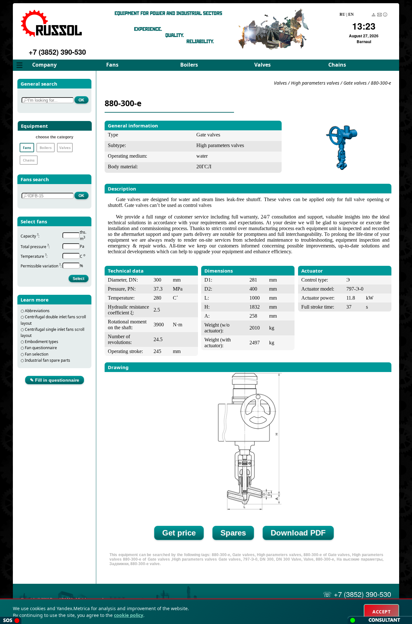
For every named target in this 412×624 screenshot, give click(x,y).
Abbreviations (37, 310)
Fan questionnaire (41, 347)
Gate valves (355, 83)
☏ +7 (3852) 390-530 (357, 594)
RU (342, 14)
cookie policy (128, 615)
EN (351, 14)
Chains (337, 64)
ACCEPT (381, 612)
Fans (112, 64)
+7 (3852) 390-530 (57, 52)
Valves (262, 64)
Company (44, 64)
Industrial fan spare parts (47, 360)
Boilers (189, 64)
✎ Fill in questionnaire (54, 380)
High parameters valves (316, 83)
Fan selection (36, 354)
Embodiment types (41, 341)
